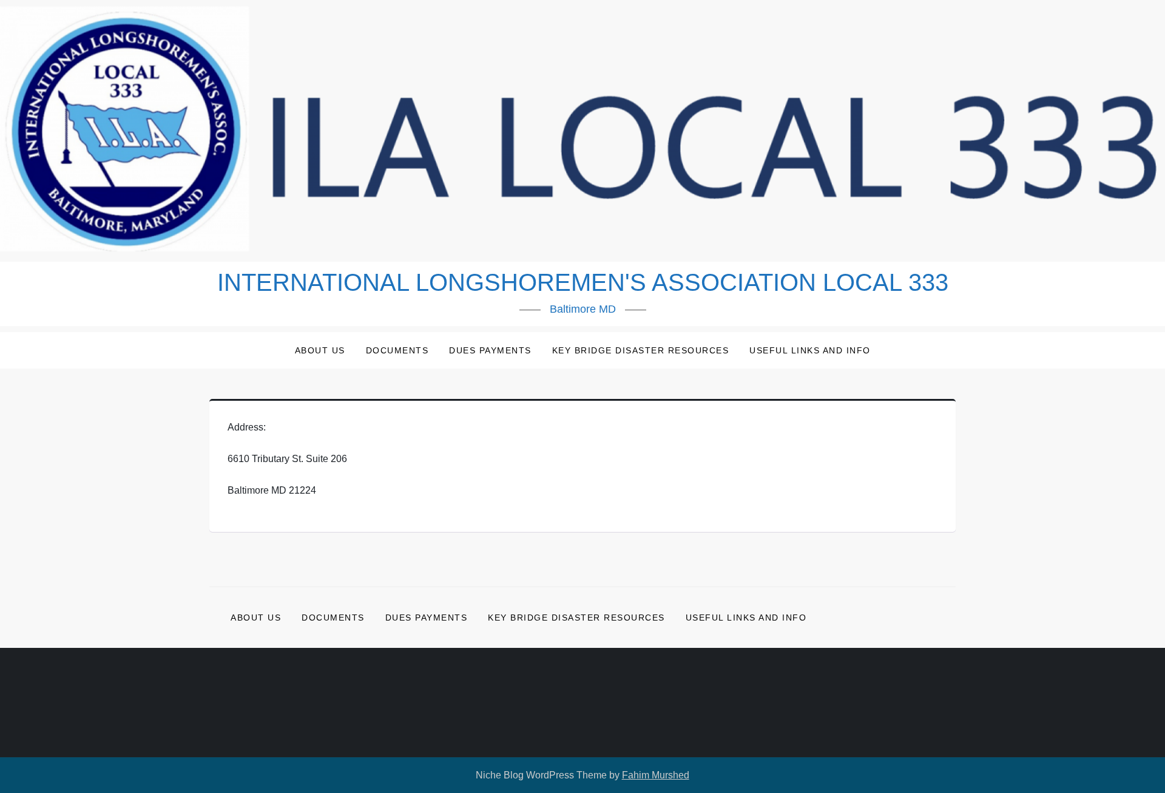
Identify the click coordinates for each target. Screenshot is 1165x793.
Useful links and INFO (810, 350)
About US (320, 350)
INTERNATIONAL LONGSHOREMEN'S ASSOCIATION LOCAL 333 (582, 282)
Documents (397, 350)
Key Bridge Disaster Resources (640, 350)
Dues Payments (490, 350)
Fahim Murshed (655, 775)
